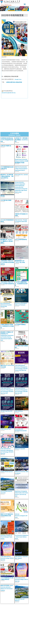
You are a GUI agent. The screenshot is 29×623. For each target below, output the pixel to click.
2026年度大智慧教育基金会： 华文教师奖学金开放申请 (21, 283)
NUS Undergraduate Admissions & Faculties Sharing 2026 (6, 305)
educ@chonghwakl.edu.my (8, 92)
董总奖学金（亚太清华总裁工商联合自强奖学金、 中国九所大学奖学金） (7, 176)
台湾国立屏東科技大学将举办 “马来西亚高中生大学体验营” (7, 326)
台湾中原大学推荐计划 (6, 145)
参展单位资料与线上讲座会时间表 (14, 82)
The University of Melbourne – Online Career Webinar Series (21, 537)
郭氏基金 (3, 195)
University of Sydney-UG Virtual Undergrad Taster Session (6, 537)
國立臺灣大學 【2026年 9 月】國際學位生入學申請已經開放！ (7, 241)
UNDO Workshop (19, 411)
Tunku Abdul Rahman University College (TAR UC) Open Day (7, 558)
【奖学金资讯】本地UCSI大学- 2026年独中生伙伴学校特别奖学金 (7, 262)
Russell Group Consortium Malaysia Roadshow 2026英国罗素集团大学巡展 (21, 161)
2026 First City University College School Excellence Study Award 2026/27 (21, 168)
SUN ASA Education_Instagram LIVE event (21, 516)
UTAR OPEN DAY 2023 (6, 429)
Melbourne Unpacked (20, 448)
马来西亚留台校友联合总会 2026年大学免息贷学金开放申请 (7, 140)
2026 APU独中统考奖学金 (21, 239)
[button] (24, 4)
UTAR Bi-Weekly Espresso (7, 471)
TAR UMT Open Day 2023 (6, 411)
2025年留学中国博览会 (20, 324)
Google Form (18, 79)
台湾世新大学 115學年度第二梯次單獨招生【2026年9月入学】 (21, 140)
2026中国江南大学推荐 (6, 200)
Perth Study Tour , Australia (21, 174)
